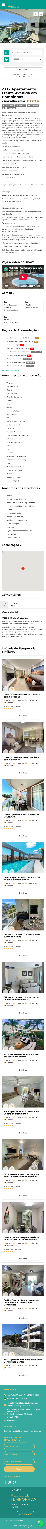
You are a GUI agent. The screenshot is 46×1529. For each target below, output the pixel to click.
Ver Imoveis (25, 1514)
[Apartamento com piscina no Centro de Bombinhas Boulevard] (23, 675)
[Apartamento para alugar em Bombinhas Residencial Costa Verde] (23, 1280)
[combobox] (26, 59)
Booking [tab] (14, 604)
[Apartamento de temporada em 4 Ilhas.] (23, 915)
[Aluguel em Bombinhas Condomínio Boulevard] (23, 1035)
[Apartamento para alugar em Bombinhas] (23, 858)
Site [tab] (4, 604)
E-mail (24, 69)
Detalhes (23, 716)
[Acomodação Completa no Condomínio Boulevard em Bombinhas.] (23, 795)
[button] (1, 40)
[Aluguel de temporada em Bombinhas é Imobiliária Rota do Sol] (23, 1217)
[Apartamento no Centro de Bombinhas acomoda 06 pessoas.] (23, 1155)
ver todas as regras (10, 370)
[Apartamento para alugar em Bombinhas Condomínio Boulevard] (23, 737)
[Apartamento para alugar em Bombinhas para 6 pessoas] (23, 1092)
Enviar (19, 1469)
